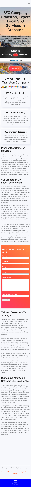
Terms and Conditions (8, 472)
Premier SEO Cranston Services (13, 149)
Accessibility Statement (22, 472)
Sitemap (15, 474)
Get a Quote (15, 68)
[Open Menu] (29, 3)
